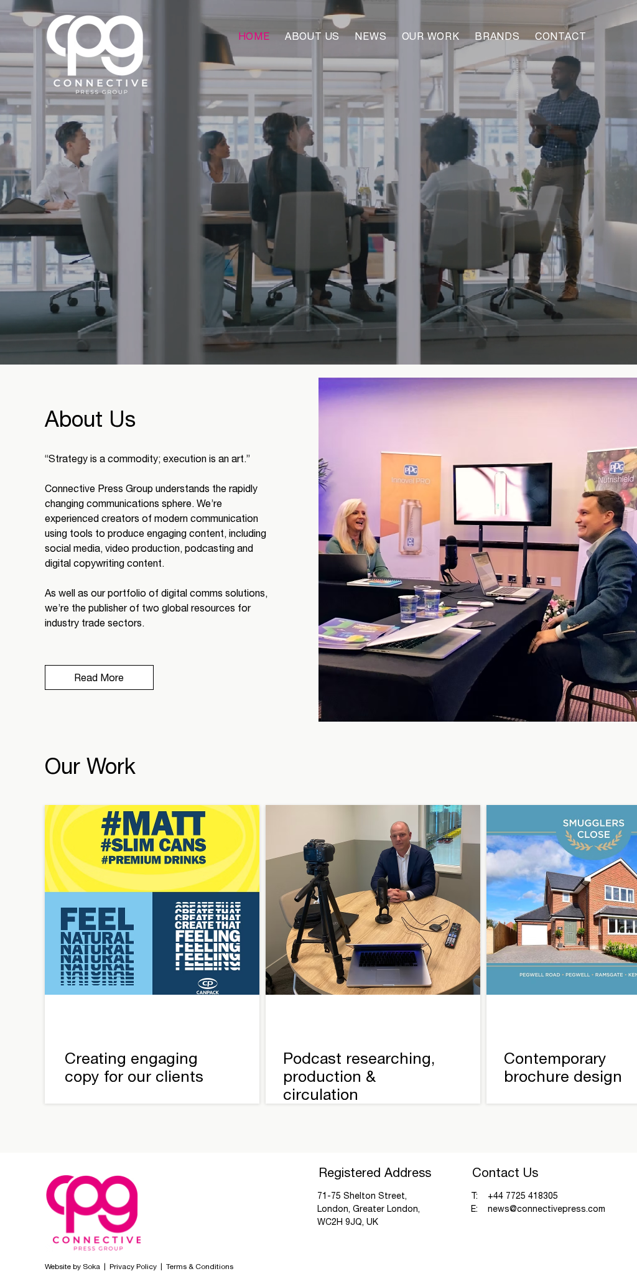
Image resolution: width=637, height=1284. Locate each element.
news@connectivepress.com (546, 1209)
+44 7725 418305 (523, 1196)
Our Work (90, 765)
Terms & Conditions (199, 1266)
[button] (497, 36)
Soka (91, 1266)
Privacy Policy (134, 1266)
